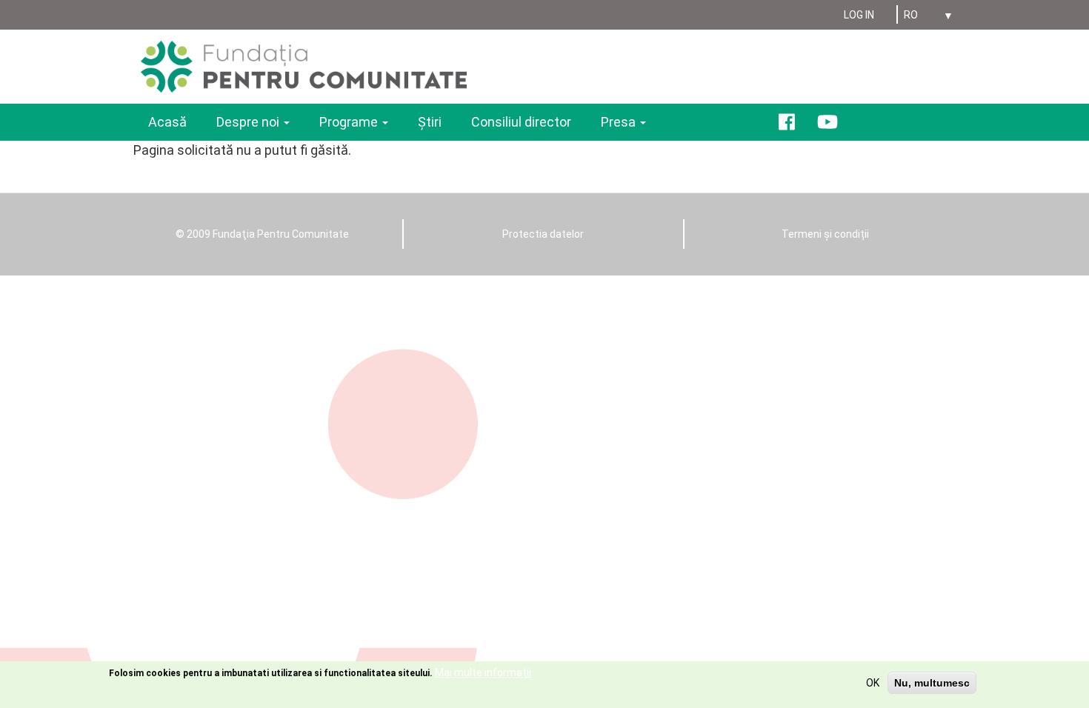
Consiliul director (521, 122)
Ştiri (430, 122)
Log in (859, 15)
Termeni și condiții (825, 234)
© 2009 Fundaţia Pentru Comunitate (262, 234)
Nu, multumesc (932, 683)
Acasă (167, 122)
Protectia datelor (543, 234)
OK (872, 683)
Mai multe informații (483, 672)
